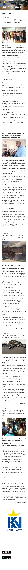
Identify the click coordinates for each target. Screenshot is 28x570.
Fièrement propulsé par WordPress (9, 566)
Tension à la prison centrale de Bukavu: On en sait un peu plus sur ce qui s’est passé (13, 237)
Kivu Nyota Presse (11, 7)
